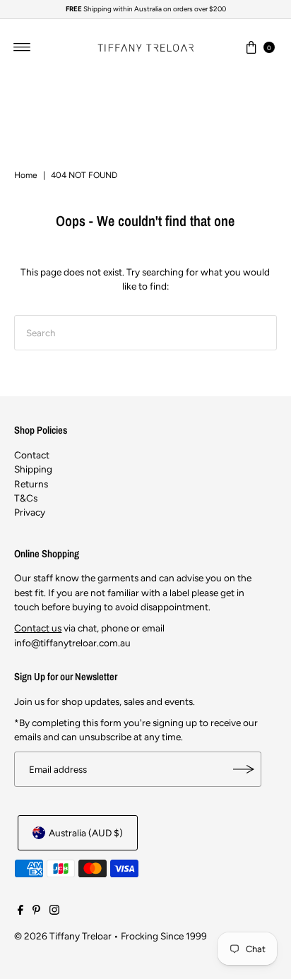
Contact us (37, 628)
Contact (31, 455)
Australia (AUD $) (86, 832)
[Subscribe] (243, 769)
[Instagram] (54, 911)
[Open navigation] (22, 47)
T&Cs (25, 498)
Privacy (29, 512)
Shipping (33, 469)
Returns (31, 484)
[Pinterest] (36, 911)
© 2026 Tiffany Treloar (63, 936)
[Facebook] (20, 911)
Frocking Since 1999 (164, 936)
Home (25, 175)
